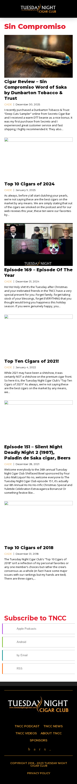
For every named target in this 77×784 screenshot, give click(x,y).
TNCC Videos (26, 733)
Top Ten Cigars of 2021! (31, 361)
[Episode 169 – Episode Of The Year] (38, 244)
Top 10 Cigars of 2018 (28, 547)
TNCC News (53, 726)
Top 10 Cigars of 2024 (29, 183)
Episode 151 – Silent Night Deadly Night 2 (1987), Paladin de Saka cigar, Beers (37, 452)
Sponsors (38, 740)
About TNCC (51, 733)
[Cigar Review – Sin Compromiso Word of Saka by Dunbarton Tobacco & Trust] (38, 56)
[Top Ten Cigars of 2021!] (38, 335)
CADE (8, 104)
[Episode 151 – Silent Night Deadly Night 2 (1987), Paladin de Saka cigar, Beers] (38, 421)
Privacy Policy (38, 773)
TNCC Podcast (27, 726)
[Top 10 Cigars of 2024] (38, 158)
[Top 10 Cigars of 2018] (38, 522)
